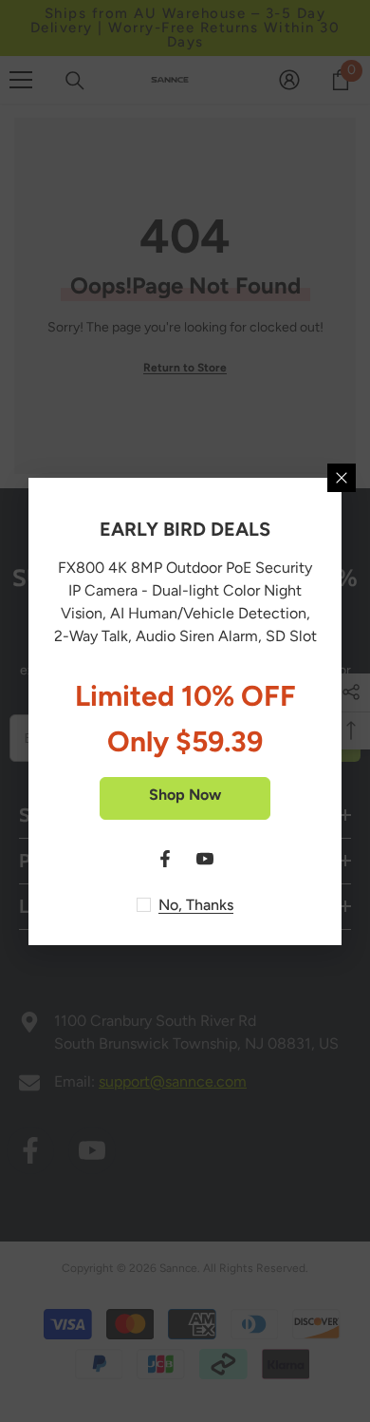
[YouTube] (205, 859)
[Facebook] (165, 859)
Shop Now (185, 795)
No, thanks (195, 905)
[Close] (341, 478)
